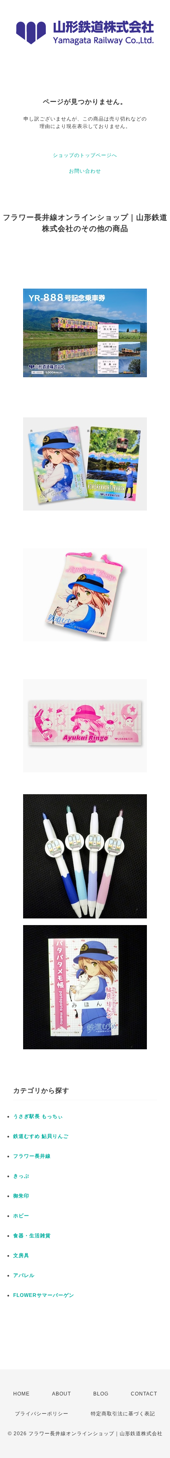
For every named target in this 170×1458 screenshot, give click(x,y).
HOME (21, 1394)
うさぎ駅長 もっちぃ (38, 1116)
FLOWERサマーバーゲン (43, 1295)
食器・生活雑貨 (32, 1236)
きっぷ (21, 1176)
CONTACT (144, 1394)
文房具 (21, 1255)
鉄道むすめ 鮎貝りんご (40, 1136)
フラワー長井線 (32, 1156)
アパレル (24, 1275)
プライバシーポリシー (41, 1414)
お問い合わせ (85, 171)
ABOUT (61, 1394)
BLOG (101, 1394)
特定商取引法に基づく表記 (123, 1414)
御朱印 (21, 1196)
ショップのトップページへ (85, 155)
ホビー (21, 1216)
